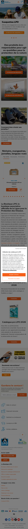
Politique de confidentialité (10, 270)
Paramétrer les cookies (14, 278)
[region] (14, 264)
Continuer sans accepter (20, 248)
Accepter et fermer (14, 274)
